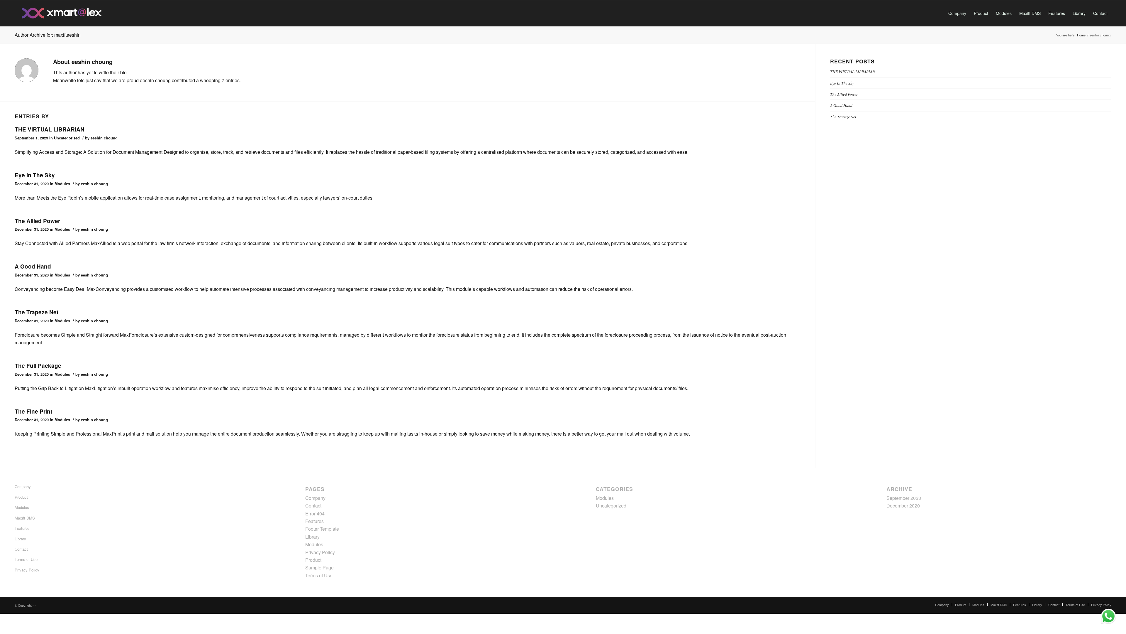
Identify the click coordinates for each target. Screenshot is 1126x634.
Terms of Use (26, 559)
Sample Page (319, 567)
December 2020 (903, 505)
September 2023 (903, 498)
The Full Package (38, 366)
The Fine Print (33, 411)
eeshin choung (104, 138)
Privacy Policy (27, 570)
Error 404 (315, 513)
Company (23, 486)
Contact (21, 549)
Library (20, 539)
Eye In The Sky (35, 175)
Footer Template (322, 528)
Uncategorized (67, 138)
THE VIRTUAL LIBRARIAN (49, 129)
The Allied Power (37, 221)
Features (22, 528)
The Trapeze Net (36, 312)
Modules (62, 183)
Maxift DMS (25, 518)
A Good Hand (33, 266)
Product (21, 497)
